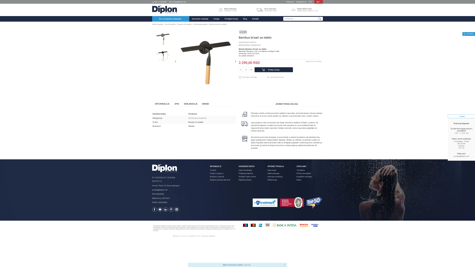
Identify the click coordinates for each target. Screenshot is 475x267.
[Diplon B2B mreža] (293, 10)
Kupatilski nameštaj (304, 177)
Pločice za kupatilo (304, 173)
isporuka (260, 131)
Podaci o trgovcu (216, 173)
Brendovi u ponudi (217, 177)
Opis (176, 104)
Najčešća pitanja (245, 180)
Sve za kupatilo (170, 24)
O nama (213, 170)
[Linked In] (165, 209)
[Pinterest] (171, 209)
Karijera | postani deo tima (220, 180)
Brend (205, 104)
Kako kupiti (272, 170)
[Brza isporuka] (259, 10)
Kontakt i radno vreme (247, 177)
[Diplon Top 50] (314, 203)
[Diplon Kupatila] (164, 9)
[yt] (160, 209)
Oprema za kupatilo (185, 24)
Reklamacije (272, 180)
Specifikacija (162, 104)
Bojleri (299, 180)
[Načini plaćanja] (220, 10)
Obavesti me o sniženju (314, 61)
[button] (303, 19)
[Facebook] (154, 209)
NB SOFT (197, 236)
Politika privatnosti (246, 173)
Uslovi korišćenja (245, 170)
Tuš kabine (301, 170)
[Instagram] (176, 209)
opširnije (247, 265)
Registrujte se (301, 2)
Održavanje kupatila (200, 24)
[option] (162, 39)
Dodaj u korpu (274, 70)
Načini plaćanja (273, 173)
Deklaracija (190, 104)
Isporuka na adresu (275, 177)
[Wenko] (243, 32)
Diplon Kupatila (157, 24)
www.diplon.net (183, 236)
